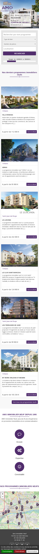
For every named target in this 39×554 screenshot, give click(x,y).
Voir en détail (31, 132)
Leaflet (37, 528)
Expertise (19, 458)
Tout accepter (7, 551)
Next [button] (35, 14)
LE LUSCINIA (6, 220)
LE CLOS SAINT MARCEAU (11, 272)
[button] (19, 524)
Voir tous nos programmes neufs (25, 402)
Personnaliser (32, 551)
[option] (19, 14)
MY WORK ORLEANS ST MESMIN (13, 378)
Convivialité (19, 474)
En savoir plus (16, 25)
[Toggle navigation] (35, 7)
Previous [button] (3, 14)
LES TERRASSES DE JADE (11, 325)
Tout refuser (19, 551)
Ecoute (19, 442)
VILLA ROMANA (7, 115)
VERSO (4, 167)
